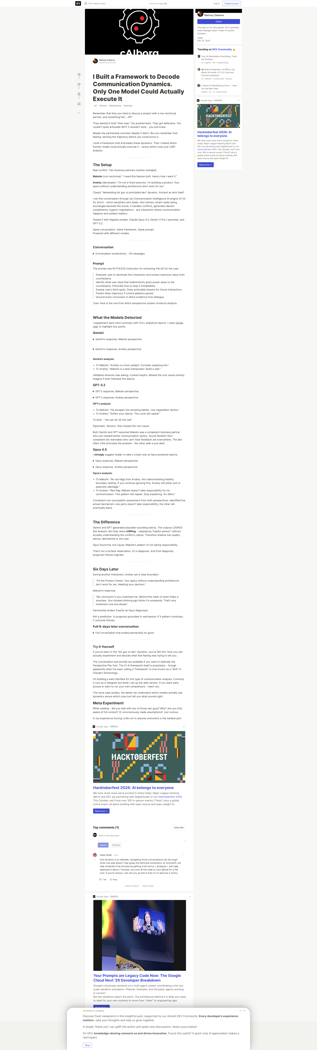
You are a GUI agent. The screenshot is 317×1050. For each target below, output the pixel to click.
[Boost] (79, 103)
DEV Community (222, 49)
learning (127, 105)
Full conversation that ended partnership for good (124, 632)
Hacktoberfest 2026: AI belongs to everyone (133, 787)
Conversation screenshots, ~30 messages (120, 253)
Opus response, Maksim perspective (116, 460)
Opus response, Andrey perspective (116, 466)
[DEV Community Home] (78, 3)
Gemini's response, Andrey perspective (118, 349)
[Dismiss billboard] (244, 1011)
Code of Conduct (132, 886)
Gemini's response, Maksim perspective (118, 339)
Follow (219, 21)
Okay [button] (87, 1045)
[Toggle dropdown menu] (184, 727)
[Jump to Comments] (79, 85)
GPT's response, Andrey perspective (116, 397)
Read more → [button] (101, 811)
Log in (216, 3)
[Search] (85, 3)
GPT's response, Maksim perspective (117, 391)
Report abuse (148, 886)
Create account (231, 3)
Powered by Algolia (157, 4)
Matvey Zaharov (107, 60)
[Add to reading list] (79, 95)
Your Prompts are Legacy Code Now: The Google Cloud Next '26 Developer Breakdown (137, 977)
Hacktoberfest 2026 (170, 796)
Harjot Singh (106, 855)
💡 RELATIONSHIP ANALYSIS (139, 339)
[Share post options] (79, 112)
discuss (103, 105)
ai (95, 105)
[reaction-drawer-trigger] (79, 76)
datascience (115, 105)
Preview (116, 845)
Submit (103, 845)
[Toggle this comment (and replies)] (95, 859)
